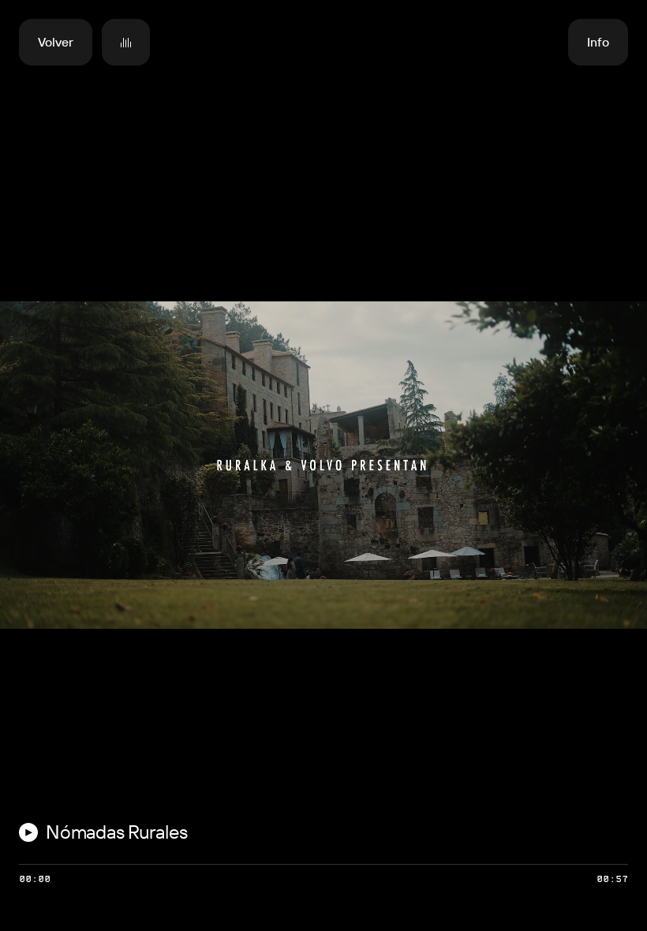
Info (598, 42)
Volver (55, 42)
